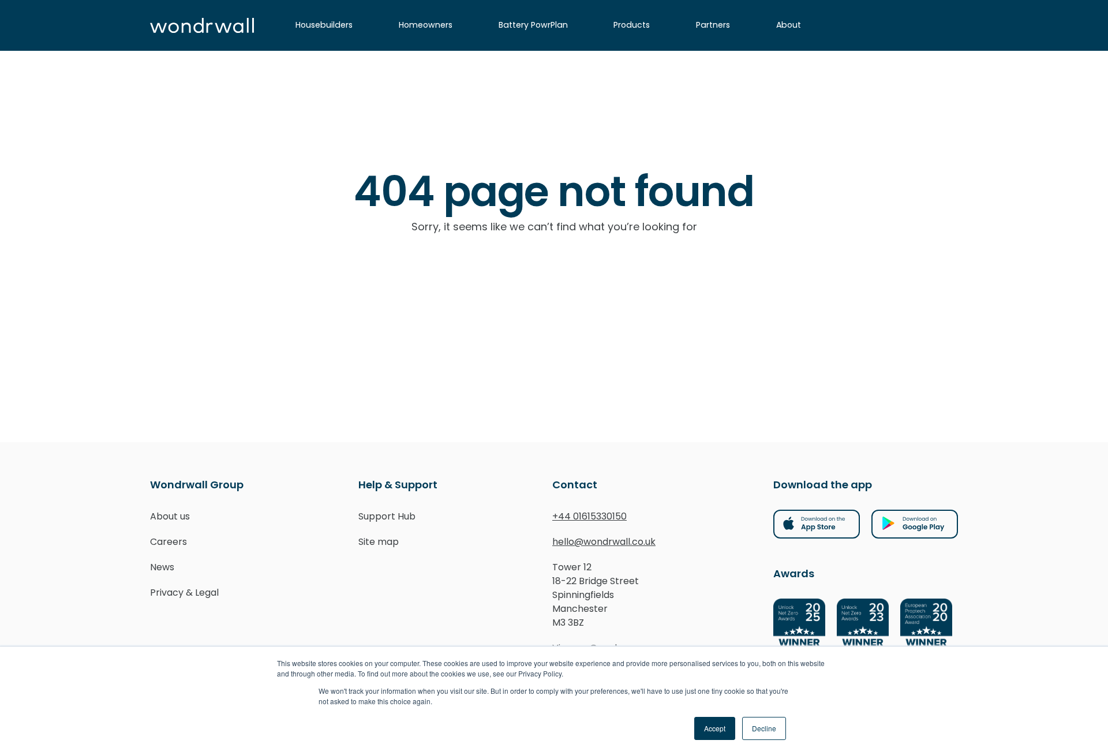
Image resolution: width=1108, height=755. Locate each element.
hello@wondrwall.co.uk (604, 541)
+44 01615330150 (589, 516)
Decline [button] (764, 728)
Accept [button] (714, 728)
